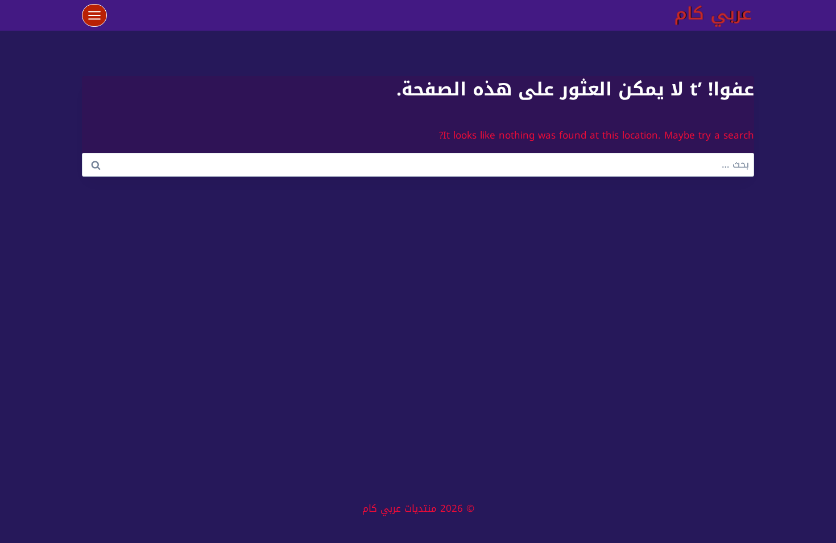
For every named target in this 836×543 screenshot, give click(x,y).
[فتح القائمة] (94, 15)
